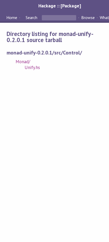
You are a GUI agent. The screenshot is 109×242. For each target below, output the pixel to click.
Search (31, 17)
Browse (88, 17)
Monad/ (23, 62)
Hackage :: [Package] (59, 6)
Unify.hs (32, 67)
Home (11, 17)
